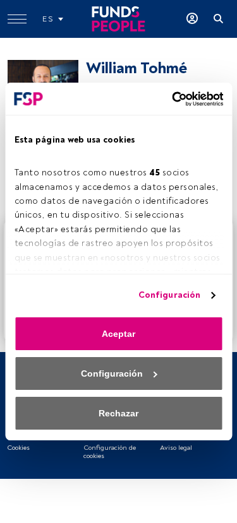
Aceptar (118, 334)
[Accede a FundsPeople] (192, 19)
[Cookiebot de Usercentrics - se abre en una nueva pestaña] (169, 99)
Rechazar (118, 413)
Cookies (18, 448)
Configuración (169, 295)
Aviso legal (176, 448)
